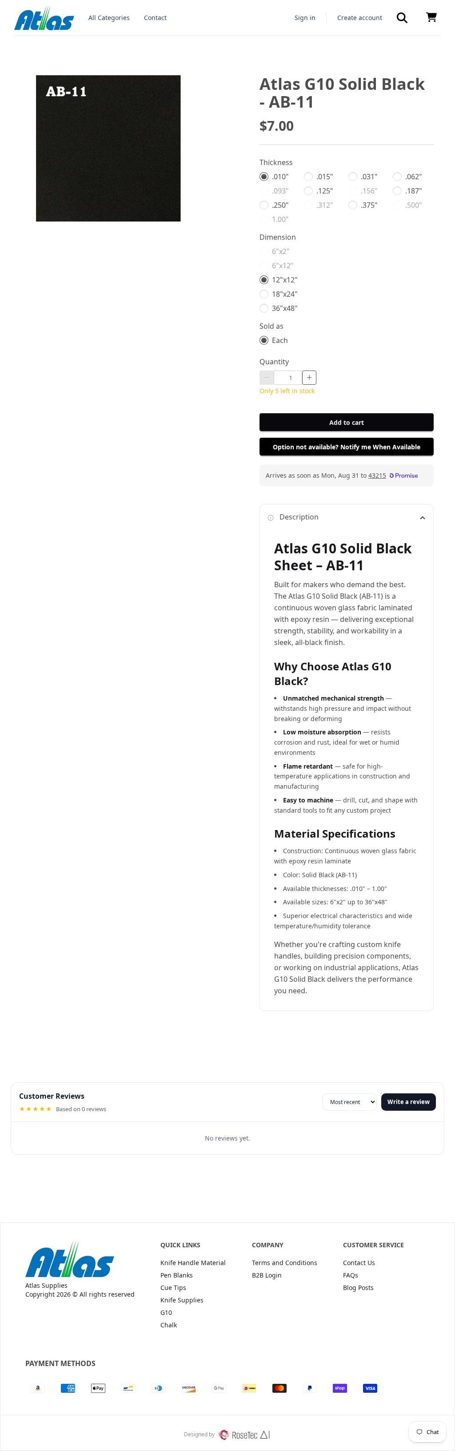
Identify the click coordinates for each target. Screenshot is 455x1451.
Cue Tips (173, 1287)
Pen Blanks (176, 1275)
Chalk (168, 1325)
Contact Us (359, 1262)
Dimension (277, 237)
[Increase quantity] (309, 378)
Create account (359, 17)
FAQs (350, 1275)
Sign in (305, 17)
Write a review (408, 1102)
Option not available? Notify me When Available (346, 447)
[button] (402, 18)
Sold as (271, 326)
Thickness (276, 162)
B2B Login (267, 1275)
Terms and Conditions (284, 1262)
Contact (155, 17)
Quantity (274, 362)
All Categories (109, 17)
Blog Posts (358, 1287)
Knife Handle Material (193, 1262)
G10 (166, 1312)
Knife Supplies (182, 1300)
